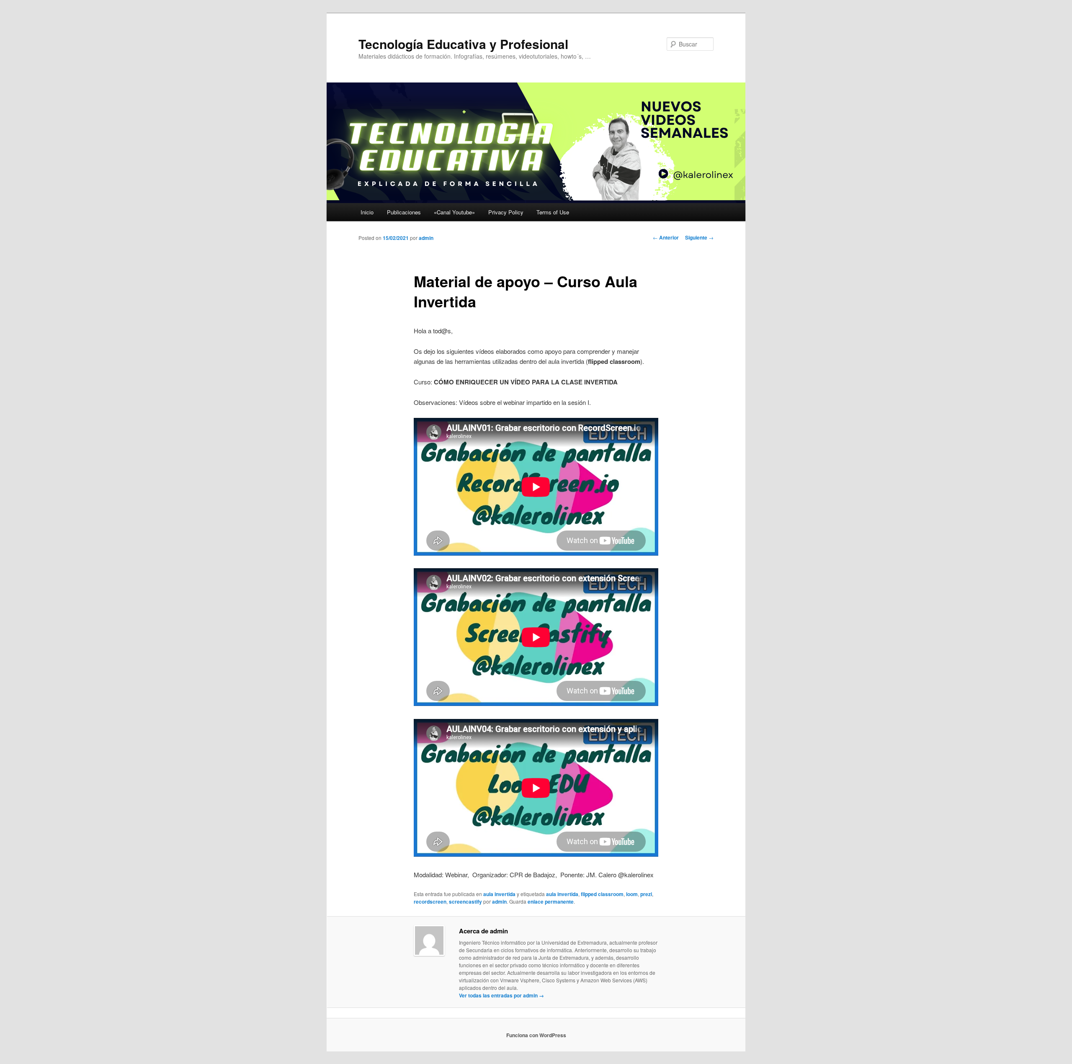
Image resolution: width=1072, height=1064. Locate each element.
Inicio (367, 212)
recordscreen (430, 901)
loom (632, 894)
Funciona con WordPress (536, 1035)
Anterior (666, 237)
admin (426, 238)
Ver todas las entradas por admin (501, 995)
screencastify (465, 901)
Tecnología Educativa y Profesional (463, 44)
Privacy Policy (505, 212)
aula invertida (499, 894)
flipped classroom (602, 894)
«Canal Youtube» (454, 212)
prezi (646, 894)
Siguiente (699, 237)
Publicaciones (404, 212)
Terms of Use (552, 212)
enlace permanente (551, 901)
